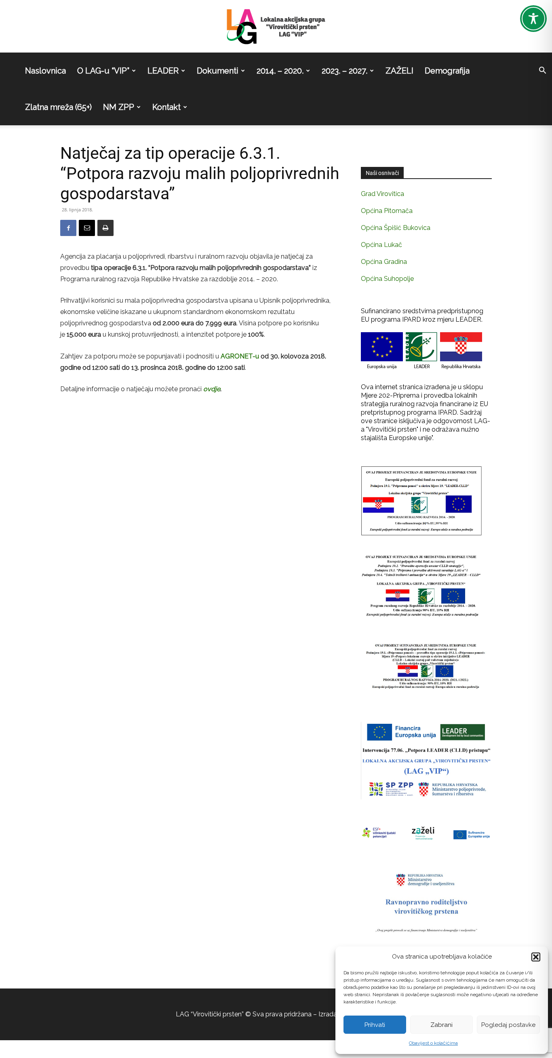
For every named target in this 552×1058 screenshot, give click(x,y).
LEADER (163, 71)
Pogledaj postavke (508, 1024)
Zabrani (441, 1024)
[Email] (87, 228)
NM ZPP (118, 107)
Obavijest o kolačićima (433, 1043)
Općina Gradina (384, 262)
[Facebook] (68, 228)
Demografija (447, 71)
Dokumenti (217, 71)
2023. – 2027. (344, 71)
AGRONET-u (239, 356)
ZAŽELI (399, 71)
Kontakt (166, 107)
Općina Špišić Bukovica (395, 228)
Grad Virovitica (382, 194)
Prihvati (374, 1024)
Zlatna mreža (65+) (58, 107)
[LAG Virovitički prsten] (276, 26)
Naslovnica (45, 71)
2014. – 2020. (280, 71)
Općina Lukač (381, 245)
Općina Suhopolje (387, 278)
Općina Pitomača (387, 211)
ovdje (211, 389)
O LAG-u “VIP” (103, 71)
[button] (536, 957)
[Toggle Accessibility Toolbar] (533, 18)
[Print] (105, 228)
